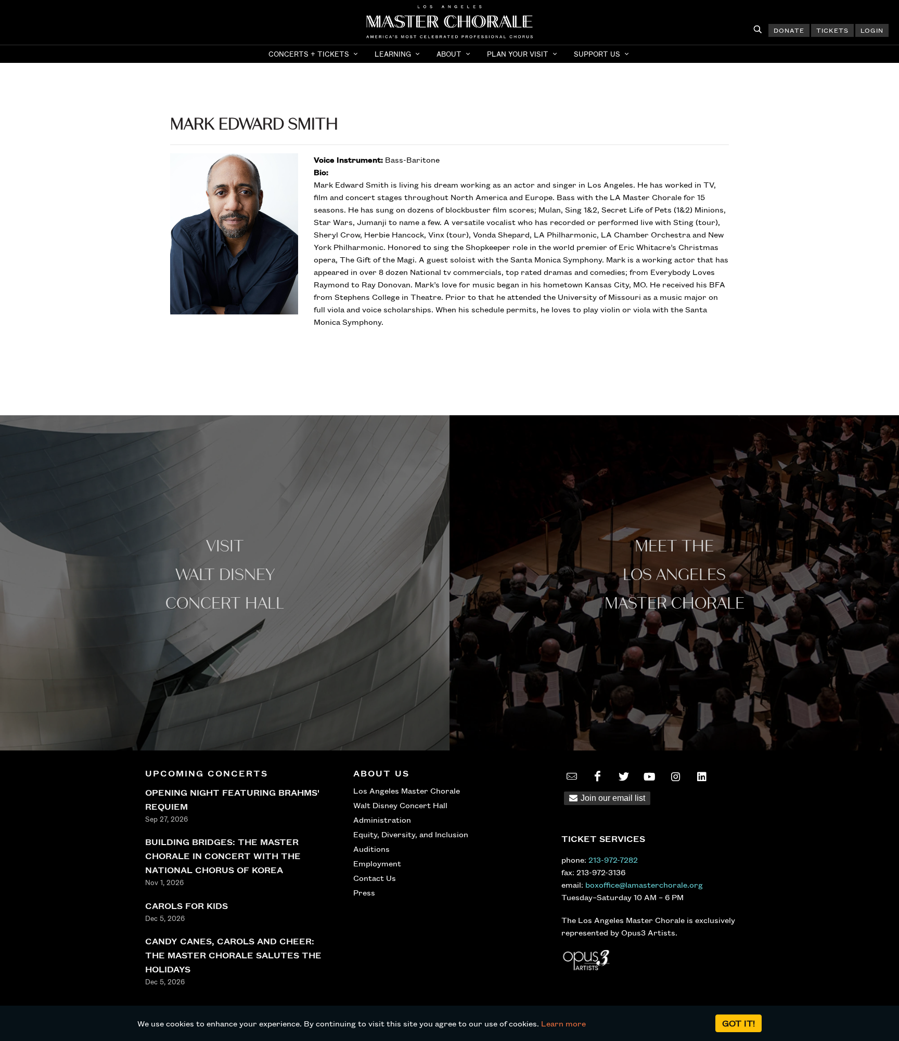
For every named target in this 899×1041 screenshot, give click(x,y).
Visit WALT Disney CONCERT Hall (224, 575)
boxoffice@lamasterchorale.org (644, 884)
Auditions (371, 849)
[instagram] (675, 776)
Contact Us (374, 878)
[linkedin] (701, 776)
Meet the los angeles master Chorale (674, 575)
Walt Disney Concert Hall (400, 805)
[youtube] (649, 776)
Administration (382, 819)
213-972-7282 (613, 859)
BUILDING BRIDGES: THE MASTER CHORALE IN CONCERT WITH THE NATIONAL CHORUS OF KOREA (223, 856)
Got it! (738, 1023)
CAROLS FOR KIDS (186, 906)
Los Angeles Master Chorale (406, 790)
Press (364, 892)
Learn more (563, 1023)
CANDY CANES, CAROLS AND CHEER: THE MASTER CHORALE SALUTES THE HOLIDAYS (233, 955)
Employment (377, 863)
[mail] (571, 776)
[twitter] (623, 776)
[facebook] (597, 776)
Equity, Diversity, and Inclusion (410, 834)
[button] (314, 54)
